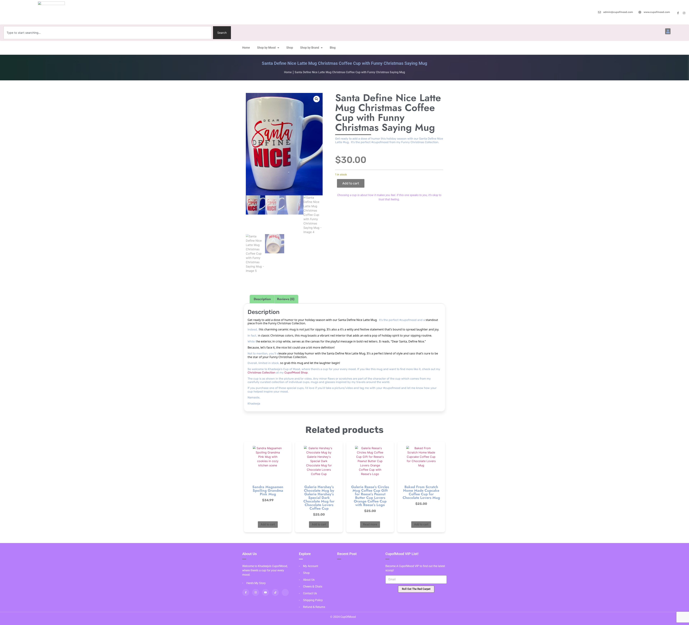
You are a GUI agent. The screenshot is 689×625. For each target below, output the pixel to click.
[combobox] (108, 32)
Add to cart (350, 183)
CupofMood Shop (296, 372)
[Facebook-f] (678, 13)
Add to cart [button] (268, 524)
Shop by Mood (266, 47)
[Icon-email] (285, 592)
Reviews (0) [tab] (285, 299)
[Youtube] (265, 592)
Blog (333, 47)
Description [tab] (262, 299)
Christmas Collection (261, 372)
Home (246, 47)
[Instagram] (684, 13)
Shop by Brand (309, 47)
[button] (668, 31)
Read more (370, 524)
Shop (289, 47)
